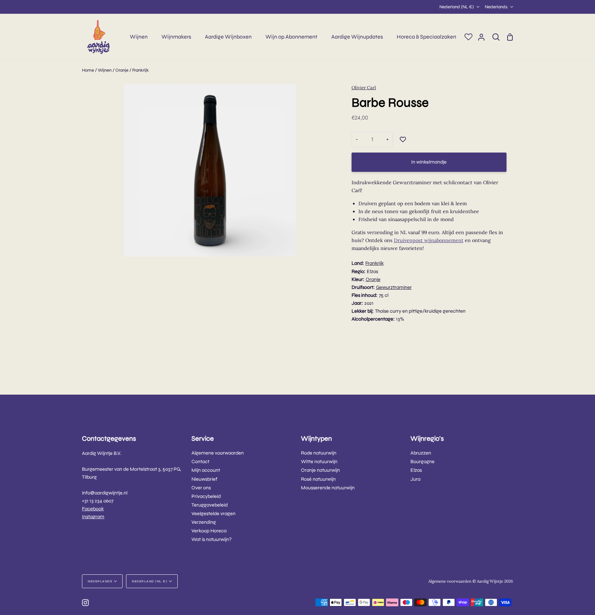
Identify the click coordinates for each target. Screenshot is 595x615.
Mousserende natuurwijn (328, 488)
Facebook (93, 509)
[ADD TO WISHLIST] (403, 140)
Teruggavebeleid (209, 505)
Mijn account (205, 470)
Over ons (201, 488)
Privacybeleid (206, 496)
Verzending (203, 522)
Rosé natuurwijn (318, 479)
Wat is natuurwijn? (211, 539)
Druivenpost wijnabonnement (428, 240)
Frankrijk (140, 70)
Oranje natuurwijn (320, 470)
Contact (200, 462)
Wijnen (105, 70)
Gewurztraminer (394, 287)
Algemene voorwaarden (217, 453)
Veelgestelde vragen (213, 514)
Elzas (416, 470)
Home (88, 70)
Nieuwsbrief (204, 479)
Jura (415, 479)
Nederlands (496, 7)
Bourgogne (422, 462)
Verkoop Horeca (209, 531)
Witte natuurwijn (319, 462)
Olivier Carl (364, 88)
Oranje (121, 70)
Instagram (93, 517)
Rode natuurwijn (318, 453)
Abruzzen (420, 453)
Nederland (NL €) (456, 7)
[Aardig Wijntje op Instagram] (85, 602)
